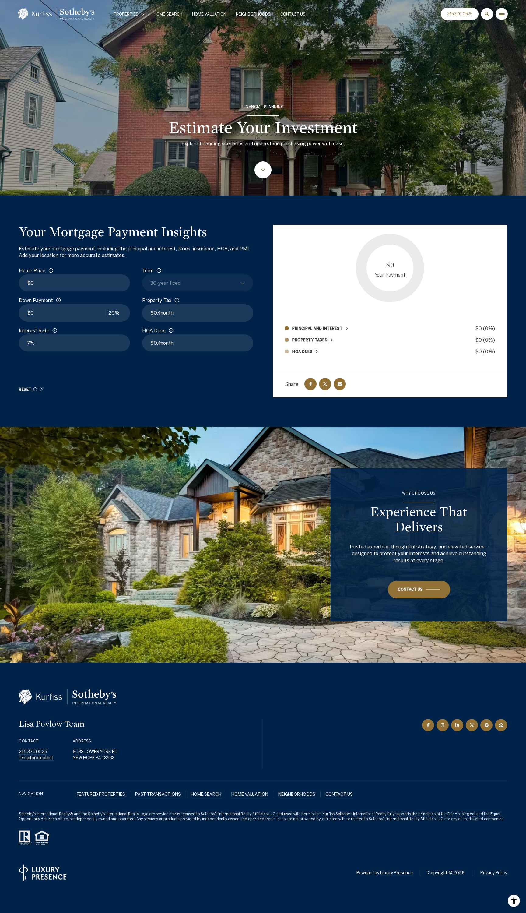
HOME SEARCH (206, 794)
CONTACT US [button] (339, 794)
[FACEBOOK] (428, 725)
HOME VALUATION (249, 794)
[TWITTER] (472, 725)
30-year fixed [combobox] (165, 283)
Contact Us (293, 14)
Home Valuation (209, 14)
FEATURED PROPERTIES (101, 794)
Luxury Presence (396, 872)
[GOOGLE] (486, 725)
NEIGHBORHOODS (296, 794)
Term (147, 270)
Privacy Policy (493, 872)
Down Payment (36, 300)
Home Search (168, 14)
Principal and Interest (317, 328)
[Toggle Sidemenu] (502, 14)
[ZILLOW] (501, 725)
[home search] (487, 14)
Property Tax (156, 300)
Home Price (32, 270)
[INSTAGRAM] (443, 725)
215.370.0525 (459, 14)
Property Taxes (309, 340)
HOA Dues (154, 330)
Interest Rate (34, 330)
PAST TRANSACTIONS (158, 794)
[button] (419, 589)
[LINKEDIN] (457, 725)
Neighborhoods (253, 14)
